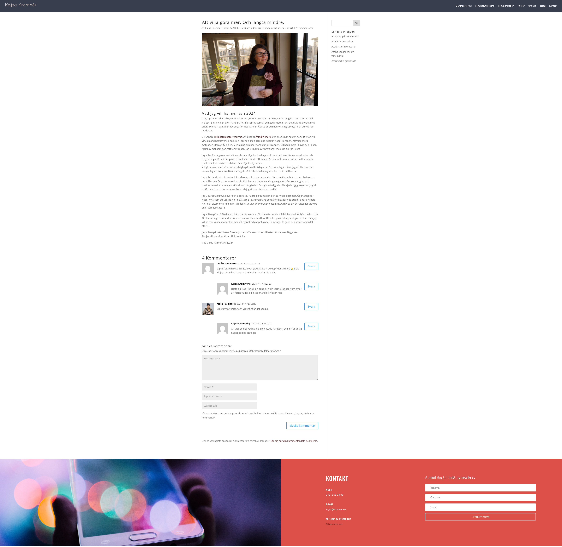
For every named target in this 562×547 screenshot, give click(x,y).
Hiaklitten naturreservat (228, 136)
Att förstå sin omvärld (343, 46)
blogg (542, 6)
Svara (311, 266)
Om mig (532, 6)
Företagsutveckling (484, 6)
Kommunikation (506, 6)
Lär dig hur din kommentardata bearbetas (294, 441)
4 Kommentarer (304, 28)
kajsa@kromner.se (336, 509)
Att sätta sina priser (342, 41)
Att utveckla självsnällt (343, 61)
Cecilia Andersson (227, 263)
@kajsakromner (334, 524)
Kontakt (553, 6)
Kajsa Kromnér (213, 28)
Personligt (287, 28)
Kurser (521, 6)
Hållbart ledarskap (251, 28)
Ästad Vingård (263, 136)
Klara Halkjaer (225, 303)
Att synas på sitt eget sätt (345, 36)
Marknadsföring (464, 6)
